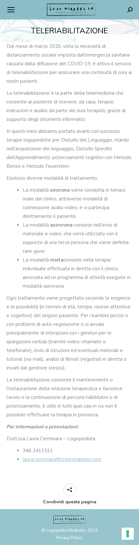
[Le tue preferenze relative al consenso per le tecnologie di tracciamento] (128, 534)
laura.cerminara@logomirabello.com (62, 459)
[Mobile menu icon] (11, 9)
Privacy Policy (69, 538)
